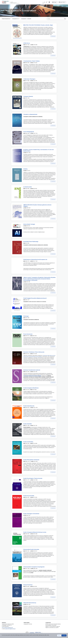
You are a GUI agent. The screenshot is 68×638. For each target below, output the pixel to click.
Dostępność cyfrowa (28, 624)
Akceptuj (64, 635)
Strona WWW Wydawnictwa (7, 627)
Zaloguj (54, 2)
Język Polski (62, 2)
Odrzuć (59, 635)
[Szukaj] (65, 19)
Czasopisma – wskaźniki (26, 18)
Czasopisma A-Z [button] (15, 18)
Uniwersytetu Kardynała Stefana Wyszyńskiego (32, 356)
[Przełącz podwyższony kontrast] (49, 2)
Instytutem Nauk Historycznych (49, 355)
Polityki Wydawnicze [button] (6, 18)
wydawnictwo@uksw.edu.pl (10, 628)
